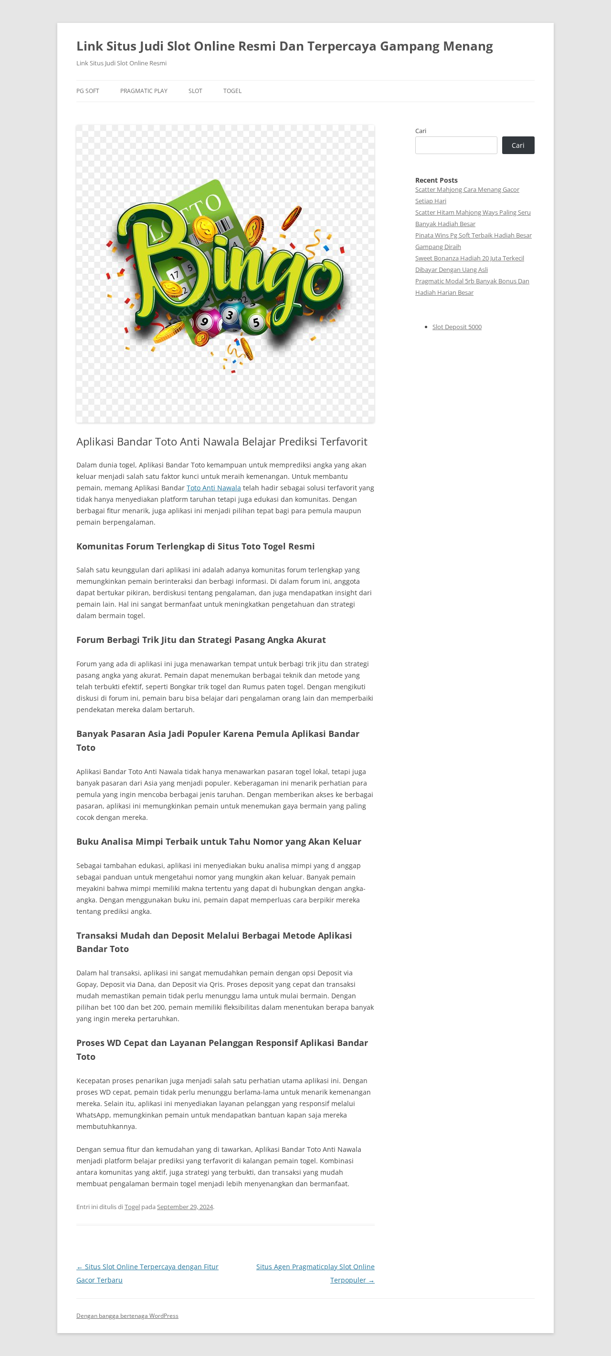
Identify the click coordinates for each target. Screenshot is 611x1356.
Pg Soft (87, 91)
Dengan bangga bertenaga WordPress (127, 1316)
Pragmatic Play (144, 91)
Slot (195, 91)
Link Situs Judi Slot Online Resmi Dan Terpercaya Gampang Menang (284, 45)
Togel (232, 91)
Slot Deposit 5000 (457, 326)
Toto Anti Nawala (214, 487)
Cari (420, 130)
